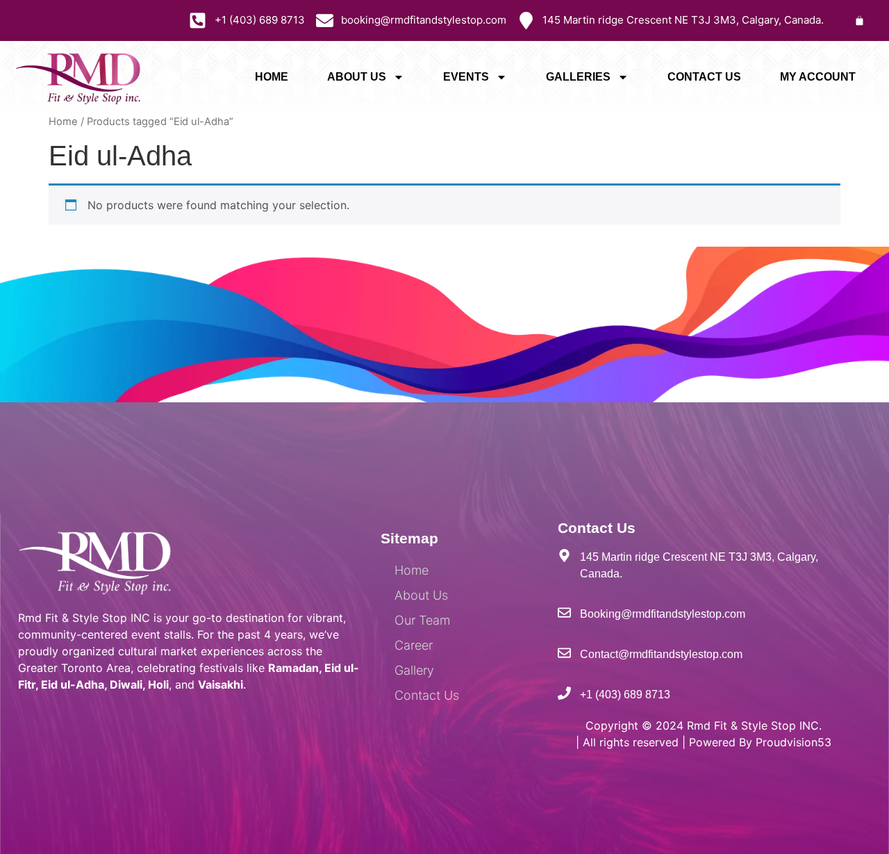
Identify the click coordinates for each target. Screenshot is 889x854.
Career (413, 645)
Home (271, 77)
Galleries (578, 77)
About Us (356, 77)
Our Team (422, 620)
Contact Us (704, 77)
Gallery (414, 670)
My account (818, 77)
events (466, 77)
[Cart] (859, 20)
